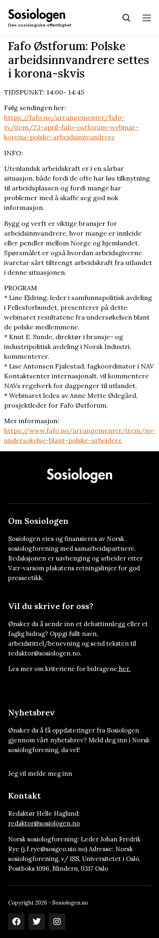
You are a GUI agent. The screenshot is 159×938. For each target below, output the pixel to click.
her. (124, 669)
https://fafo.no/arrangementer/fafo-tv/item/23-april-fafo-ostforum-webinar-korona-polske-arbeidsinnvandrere (71, 127)
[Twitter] (37, 922)
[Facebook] (16, 922)
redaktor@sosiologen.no (44, 823)
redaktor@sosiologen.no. (45, 653)
